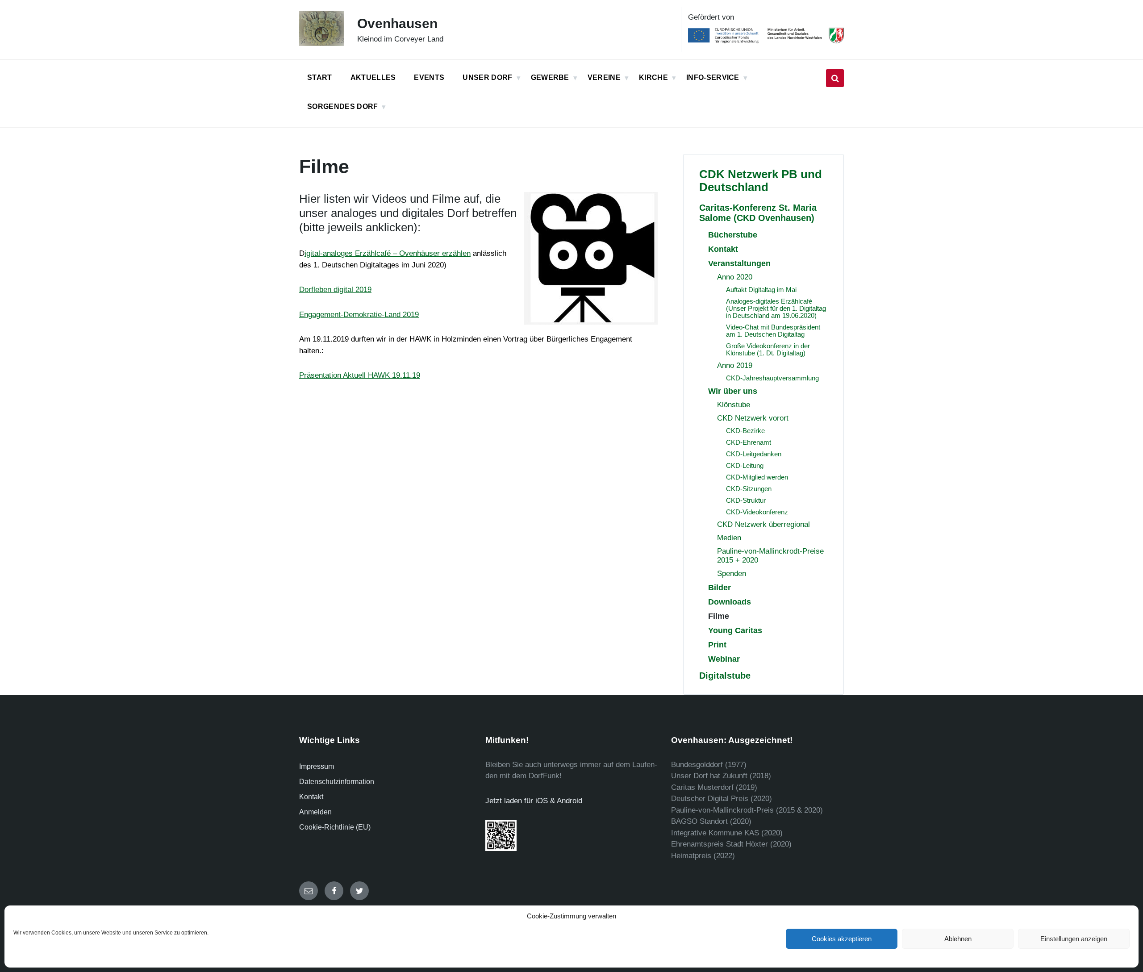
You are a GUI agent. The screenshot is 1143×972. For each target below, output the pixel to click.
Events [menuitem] (429, 77)
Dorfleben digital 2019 (335, 289)
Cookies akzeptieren (842, 939)
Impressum (316, 766)
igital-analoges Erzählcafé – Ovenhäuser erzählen (388, 253)
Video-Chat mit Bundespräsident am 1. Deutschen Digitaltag (773, 331)
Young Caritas (735, 630)
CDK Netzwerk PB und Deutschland (760, 180)
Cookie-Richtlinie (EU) (335, 827)
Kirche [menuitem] (653, 77)
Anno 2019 (734, 365)
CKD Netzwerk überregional (763, 524)
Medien (729, 538)
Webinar (724, 658)
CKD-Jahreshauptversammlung (772, 378)
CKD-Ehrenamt (748, 442)
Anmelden (315, 812)
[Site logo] (321, 43)
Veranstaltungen (739, 263)
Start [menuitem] (319, 77)
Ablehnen (958, 939)
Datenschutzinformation (336, 781)
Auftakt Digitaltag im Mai (761, 289)
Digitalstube (725, 675)
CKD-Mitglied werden (757, 477)
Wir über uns (732, 391)
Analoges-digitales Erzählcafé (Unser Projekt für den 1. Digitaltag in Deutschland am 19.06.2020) (776, 308)
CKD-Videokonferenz (757, 512)
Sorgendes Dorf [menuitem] (342, 106)
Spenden (731, 573)
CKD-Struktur (746, 500)
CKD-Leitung (744, 465)
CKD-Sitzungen (749, 488)
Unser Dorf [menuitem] (487, 77)
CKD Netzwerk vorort (752, 418)
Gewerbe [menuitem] (550, 77)
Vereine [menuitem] (604, 77)
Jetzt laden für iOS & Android (533, 801)
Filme (718, 616)
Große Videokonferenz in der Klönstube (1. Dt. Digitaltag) (768, 349)
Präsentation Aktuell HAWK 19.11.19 (359, 375)
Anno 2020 (734, 277)
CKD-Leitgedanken (753, 454)
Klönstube (733, 404)
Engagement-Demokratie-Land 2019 (359, 314)
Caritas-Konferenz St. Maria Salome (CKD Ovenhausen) (758, 213)
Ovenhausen (397, 23)
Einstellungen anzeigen (1073, 939)
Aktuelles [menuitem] (373, 77)
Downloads (729, 601)
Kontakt (723, 249)
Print (717, 644)
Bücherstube (732, 234)
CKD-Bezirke (745, 430)
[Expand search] (835, 78)
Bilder (719, 587)
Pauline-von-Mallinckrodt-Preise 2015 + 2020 (770, 555)
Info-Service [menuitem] (712, 77)
